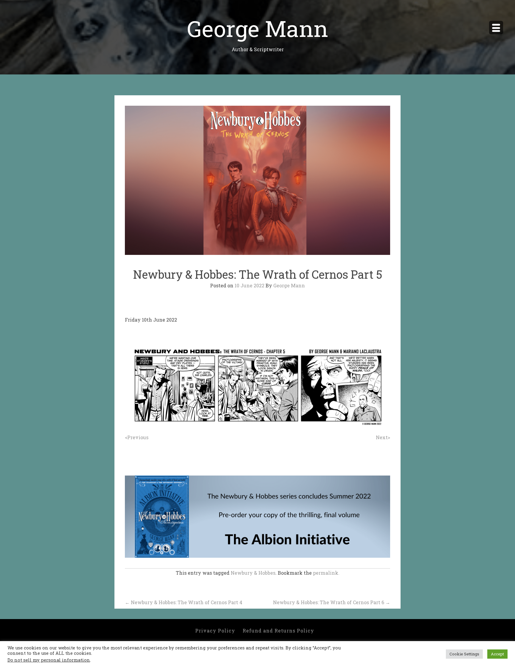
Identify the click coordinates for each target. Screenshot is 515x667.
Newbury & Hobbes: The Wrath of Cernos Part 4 (183, 602)
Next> (383, 437)
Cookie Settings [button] (464, 654)
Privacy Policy (215, 630)
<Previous (136, 437)
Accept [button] (497, 654)
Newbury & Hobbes (253, 573)
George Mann (257, 28)
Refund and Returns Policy (278, 630)
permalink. (326, 573)
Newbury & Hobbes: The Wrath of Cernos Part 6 (331, 602)
